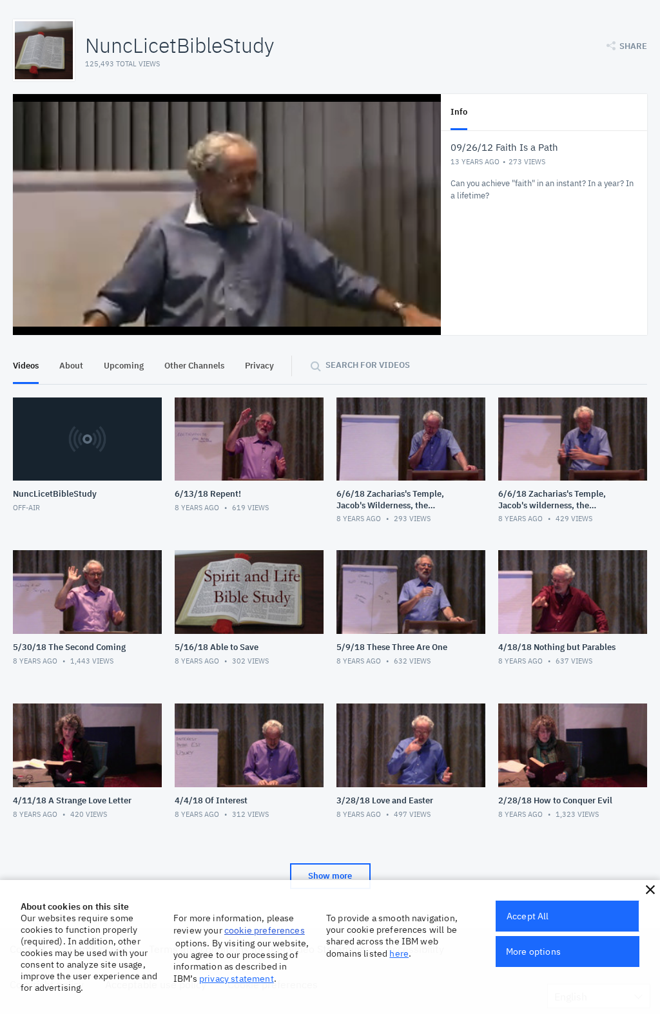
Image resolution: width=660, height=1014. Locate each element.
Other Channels (194, 365)
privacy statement (236, 978)
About (71, 365)
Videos (26, 365)
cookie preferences (264, 930)
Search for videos (367, 364)
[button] (650, 889)
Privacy (259, 365)
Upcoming (124, 365)
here (399, 953)
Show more (330, 875)
